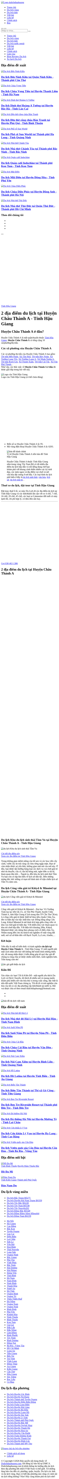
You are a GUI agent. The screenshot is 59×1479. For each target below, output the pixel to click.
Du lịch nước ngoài (15, 43)
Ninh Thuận (12, 1317)
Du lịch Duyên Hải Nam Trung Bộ (24, 1200)
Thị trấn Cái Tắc (42, 362)
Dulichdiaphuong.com (11, 1463)
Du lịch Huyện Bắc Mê (17, 1423)
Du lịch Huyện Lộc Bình (18, 1394)
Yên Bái (10, 1244)
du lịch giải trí (16, 480)
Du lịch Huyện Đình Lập (18, 1441)
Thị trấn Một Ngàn (9, 356)
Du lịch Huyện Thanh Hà (18, 1428)
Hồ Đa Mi (7, 1171)
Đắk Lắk (11, 1327)
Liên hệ (10, 17)
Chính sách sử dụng (16, 1453)
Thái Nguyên (13, 1249)
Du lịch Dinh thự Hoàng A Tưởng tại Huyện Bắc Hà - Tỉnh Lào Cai (27, 107)
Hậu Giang (12, 1374)
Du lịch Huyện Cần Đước (18, 1433)
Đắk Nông (11, 1330)
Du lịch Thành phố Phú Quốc (20, 1420)
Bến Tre (10, 1356)
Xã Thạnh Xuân (26, 362)
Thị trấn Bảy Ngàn (40, 356)
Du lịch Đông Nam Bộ (19, 1216)
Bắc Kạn (11, 1229)
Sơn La (10, 1242)
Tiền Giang (12, 1353)
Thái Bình (11, 1275)
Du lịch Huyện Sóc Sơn (17, 1415)
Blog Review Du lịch (16, 56)
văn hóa (42, 477)
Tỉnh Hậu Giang (8, 306)
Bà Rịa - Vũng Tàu (15, 1345)
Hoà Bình (11, 1247)
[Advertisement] (29, 266)
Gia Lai (10, 1325)
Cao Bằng (11, 1226)
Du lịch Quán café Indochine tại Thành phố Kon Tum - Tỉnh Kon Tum (27, 164)
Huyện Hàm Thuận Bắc (28, 1166)
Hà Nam (11, 1278)
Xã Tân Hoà (25, 356)
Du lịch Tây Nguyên (18, 1208)
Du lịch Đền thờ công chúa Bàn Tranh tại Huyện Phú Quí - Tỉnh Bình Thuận (25, 121)
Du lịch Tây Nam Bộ (18, 1205)
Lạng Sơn (11, 1252)
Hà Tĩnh (10, 1291)
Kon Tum (11, 1322)
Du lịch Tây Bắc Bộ (18, 1203)
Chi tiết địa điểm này (10, 853)
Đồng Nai (11, 1343)
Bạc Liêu (11, 1379)
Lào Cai (10, 1234)
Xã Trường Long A (27, 359)
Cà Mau (10, 1382)
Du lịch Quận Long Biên (18, 1404)
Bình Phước (12, 1335)
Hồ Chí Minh (13, 1348)
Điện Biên (11, 1236)
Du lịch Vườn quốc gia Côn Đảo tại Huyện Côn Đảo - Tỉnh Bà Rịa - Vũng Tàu (29, 1149)
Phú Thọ (11, 1260)
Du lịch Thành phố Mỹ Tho (19, 1443)
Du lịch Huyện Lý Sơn (17, 1417)
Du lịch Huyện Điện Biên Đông (21, 1402)
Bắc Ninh (11, 1265)
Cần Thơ (11, 1371)
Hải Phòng (12, 1270)
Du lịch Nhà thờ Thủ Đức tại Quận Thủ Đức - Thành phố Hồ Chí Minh (28, 207)
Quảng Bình (12, 1293)
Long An (11, 1351)
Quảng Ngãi (12, 1306)
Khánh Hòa (12, 1314)
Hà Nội (10, 1221)
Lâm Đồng (12, 1332)
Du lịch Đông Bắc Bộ (18, 1211)
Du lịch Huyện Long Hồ (18, 1412)
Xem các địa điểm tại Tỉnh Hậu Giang (18, 856)
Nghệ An (11, 1288)
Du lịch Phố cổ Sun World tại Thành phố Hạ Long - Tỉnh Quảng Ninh (27, 136)
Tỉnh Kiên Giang (9, 1180)
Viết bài (10, 15)
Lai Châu (11, 1239)
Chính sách (12, 20)
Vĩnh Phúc (12, 1262)
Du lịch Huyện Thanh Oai (19, 1438)
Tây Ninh (11, 1338)
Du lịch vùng (13, 10)
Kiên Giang (12, 1369)
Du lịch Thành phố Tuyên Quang (22, 1399)
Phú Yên (11, 1312)
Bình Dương (12, 1340)
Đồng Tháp (12, 1364)
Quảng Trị (11, 1296)
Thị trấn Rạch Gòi (9, 362)
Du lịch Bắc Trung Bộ (19, 1198)
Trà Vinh (11, 1358)
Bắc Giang (12, 1257)
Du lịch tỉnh (12, 12)
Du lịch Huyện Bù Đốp (17, 1410)
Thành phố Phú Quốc (27, 1180)
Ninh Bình (11, 1283)
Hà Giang (11, 1223)
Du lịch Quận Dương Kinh (19, 1436)
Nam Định (11, 1280)
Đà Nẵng (11, 1301)
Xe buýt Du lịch (14, 59)
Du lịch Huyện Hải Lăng (18, 1407)
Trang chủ (11, 7)
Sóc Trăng (11, 1377)
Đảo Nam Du (9, 1185)
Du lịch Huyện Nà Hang (18, 1397)
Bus (8, 23)
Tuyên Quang (13, 1231)
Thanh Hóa (12, 1286)
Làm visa (11, 54)
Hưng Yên (11, 1273)
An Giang (11, 1366)
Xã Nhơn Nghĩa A (45, 359)
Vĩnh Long (12, 1361)
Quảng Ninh (12, 1255)
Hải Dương (12, 1267)
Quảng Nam (12, 1304)
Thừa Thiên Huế (14, 1299)
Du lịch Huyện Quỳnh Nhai (19, 1425)
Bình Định (11, 1309)
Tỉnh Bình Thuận (9, 1166)
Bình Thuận (12, 1319)
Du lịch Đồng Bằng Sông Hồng (23, 1213)
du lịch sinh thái (30, 477)
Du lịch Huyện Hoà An (17, 1430)
